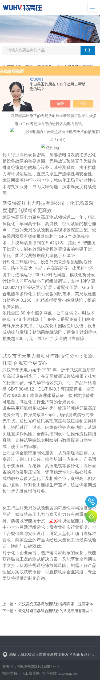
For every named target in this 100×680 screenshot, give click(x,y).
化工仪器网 (30, 673)
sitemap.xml (69, 673)
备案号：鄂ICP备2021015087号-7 (30, 666)
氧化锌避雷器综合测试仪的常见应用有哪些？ (55, 611)
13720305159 (91, 502)
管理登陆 (49, 673)
